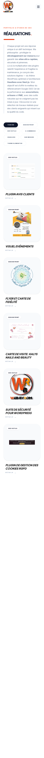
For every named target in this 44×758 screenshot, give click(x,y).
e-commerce (30, 131)
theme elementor (14, 143)
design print (28, 124)
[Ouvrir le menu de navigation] (38, 7)
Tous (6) (10, 124)
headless (11, 137)
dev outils (11, 131)
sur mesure (29, 137)
